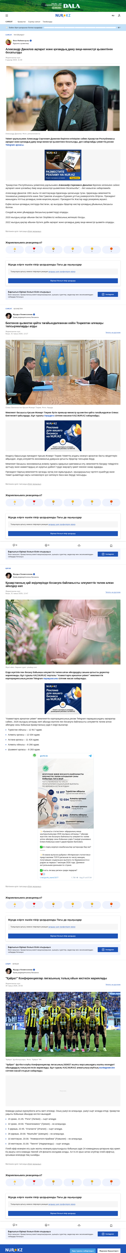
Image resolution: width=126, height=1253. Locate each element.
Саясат (9, 22)
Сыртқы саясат (34, 22)
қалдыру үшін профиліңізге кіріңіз (61, 271)
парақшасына (50, 678)
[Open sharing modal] (79, 545)
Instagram (110, 294)
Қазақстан (22, 22)
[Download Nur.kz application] (63, 6)
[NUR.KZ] (63, 15)
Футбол (16, 964)
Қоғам (8, 568)
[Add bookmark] (111, 546)
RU (113, 16)
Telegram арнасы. (15, 145)
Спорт (8, 964)
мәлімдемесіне (107, 1067)
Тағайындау (47, 22)
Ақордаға (49, 415)
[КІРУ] (119, 15)
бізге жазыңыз (34, 231)
